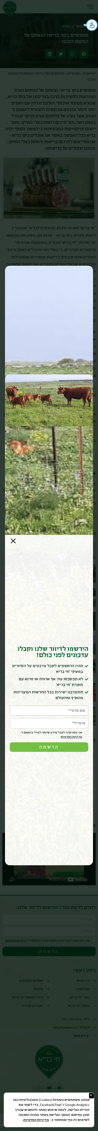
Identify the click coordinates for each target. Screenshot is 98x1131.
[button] (91, 25)
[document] (49, 565)
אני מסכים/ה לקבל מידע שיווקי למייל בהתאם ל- (51, 734)
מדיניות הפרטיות (36, 1119)
